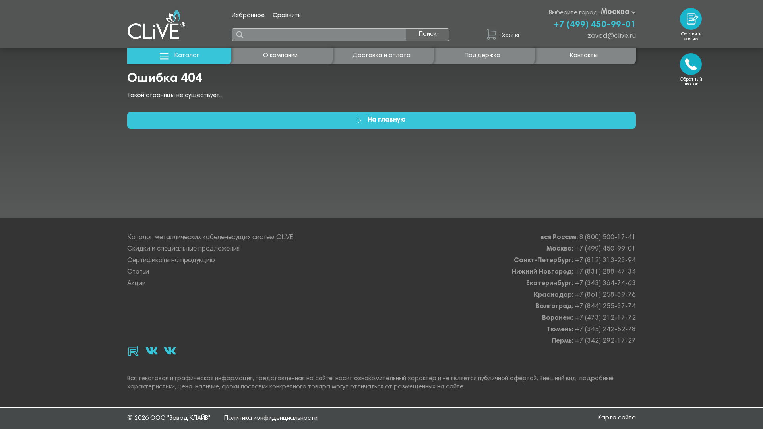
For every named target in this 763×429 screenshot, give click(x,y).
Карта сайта (617, 418)
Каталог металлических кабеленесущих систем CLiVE (210, 237)
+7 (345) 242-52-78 (605, 330)
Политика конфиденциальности (271, 418)
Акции (136, 283)
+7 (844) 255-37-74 (605, 306)
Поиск (427, 34)
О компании (280, 55)
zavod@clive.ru (611, 36)
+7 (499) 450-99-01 (594, 25)
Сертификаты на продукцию (171, 260)
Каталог (186, 55)
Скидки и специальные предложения (183, 249)
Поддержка (482, 55)
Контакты (584, 55)
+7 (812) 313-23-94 (605, 260)
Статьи (138, 272)
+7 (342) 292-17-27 (605, 341)
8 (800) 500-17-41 (607, 237)
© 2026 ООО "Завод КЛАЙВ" (168, 418)
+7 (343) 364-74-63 (605, 283)
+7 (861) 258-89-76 (605, 295)
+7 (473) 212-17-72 (605, 318)
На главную (387, 120)
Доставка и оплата (381, 55)
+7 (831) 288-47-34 (605, 272)
